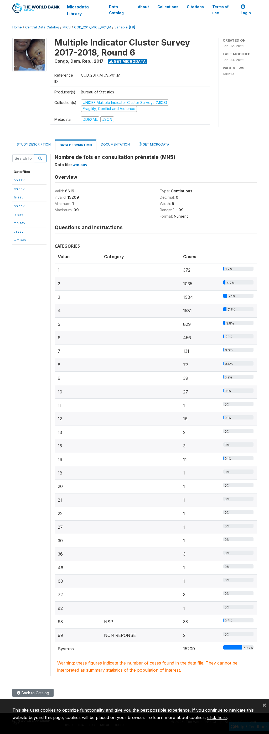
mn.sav (19, 223)
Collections (167, 7)
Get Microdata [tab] (155, 144)
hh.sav (19, 206)
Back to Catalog (34, 693)
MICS (67, 27)
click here (217, 717)
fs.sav (18, 197)
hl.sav (18, 214)
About (143, 7)
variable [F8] (125, 27)
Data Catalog (116, 10)
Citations (195, 7)
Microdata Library (78, 10)
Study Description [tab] (34, 144)
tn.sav (18, 231)
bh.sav (19, 180)
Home (17, 27)
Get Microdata (129, 61)
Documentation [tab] (115, 144)
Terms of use (220, 10)
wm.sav (20, 240)
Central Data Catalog (42, 27)
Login (246, 13)
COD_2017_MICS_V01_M (92, 27)
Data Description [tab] (76, 145)
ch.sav (19, 189)
